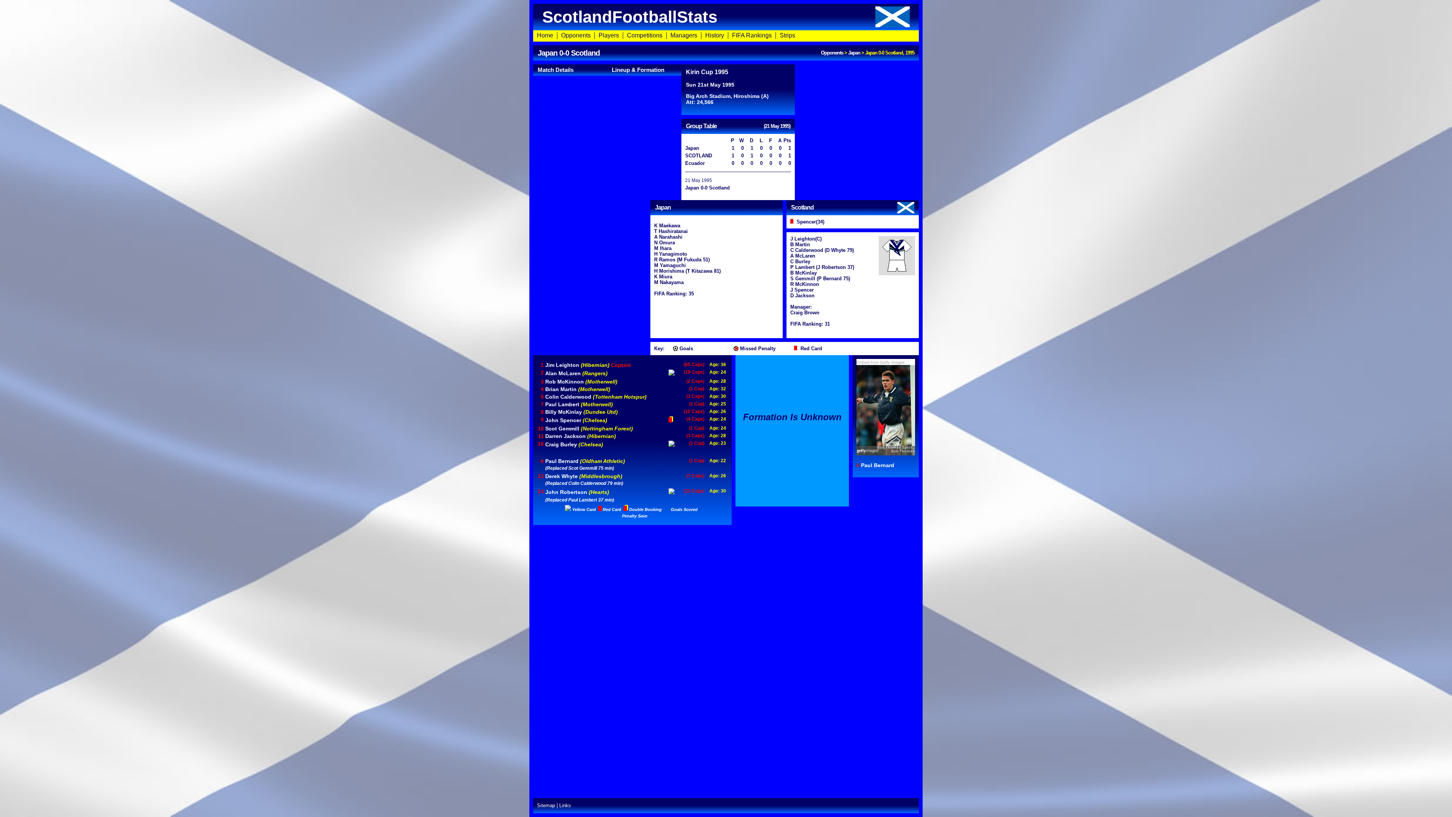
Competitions (644, 35)
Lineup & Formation (638, 70)
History (714, 35)
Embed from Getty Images (880, 362)
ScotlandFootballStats (629, 17)
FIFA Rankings (752, 35)
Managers (683, 35)
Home (545, 35)
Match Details (556, 70)
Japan (854, 53)
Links (565, 805)
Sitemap (546, 805)
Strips (787, 35)
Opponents (576, 35)
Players (609, 35)
